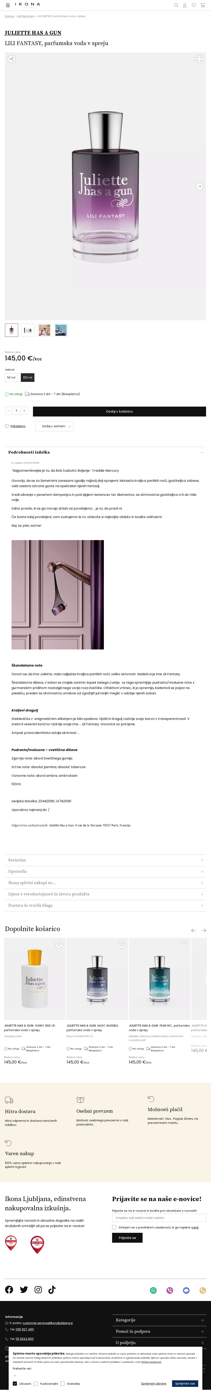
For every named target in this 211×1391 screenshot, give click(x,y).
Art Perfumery (26, 16)
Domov (9, 16)
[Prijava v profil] (184, 5)
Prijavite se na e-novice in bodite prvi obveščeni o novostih (154, 1211)
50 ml (11, 378)
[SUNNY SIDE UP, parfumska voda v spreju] (35, 979)
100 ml (27, 378)
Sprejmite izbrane (153, 1384)
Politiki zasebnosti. (151, 1362)
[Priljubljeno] (59, 944)
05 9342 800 (25, 1339)
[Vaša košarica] (202, 5)
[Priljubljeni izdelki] (193, 5)
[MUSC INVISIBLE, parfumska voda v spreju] (97, 979)
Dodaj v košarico (119, 411)
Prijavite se (127, 1237)
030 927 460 (25, 1329)
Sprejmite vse (185, 1384)
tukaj (194, 1227)
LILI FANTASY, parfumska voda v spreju (62, 16)
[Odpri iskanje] (176, 5)
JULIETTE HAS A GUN (33, 32)
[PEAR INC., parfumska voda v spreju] (159, 979)
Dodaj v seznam (53, 426)
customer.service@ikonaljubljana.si (48, 1323)
